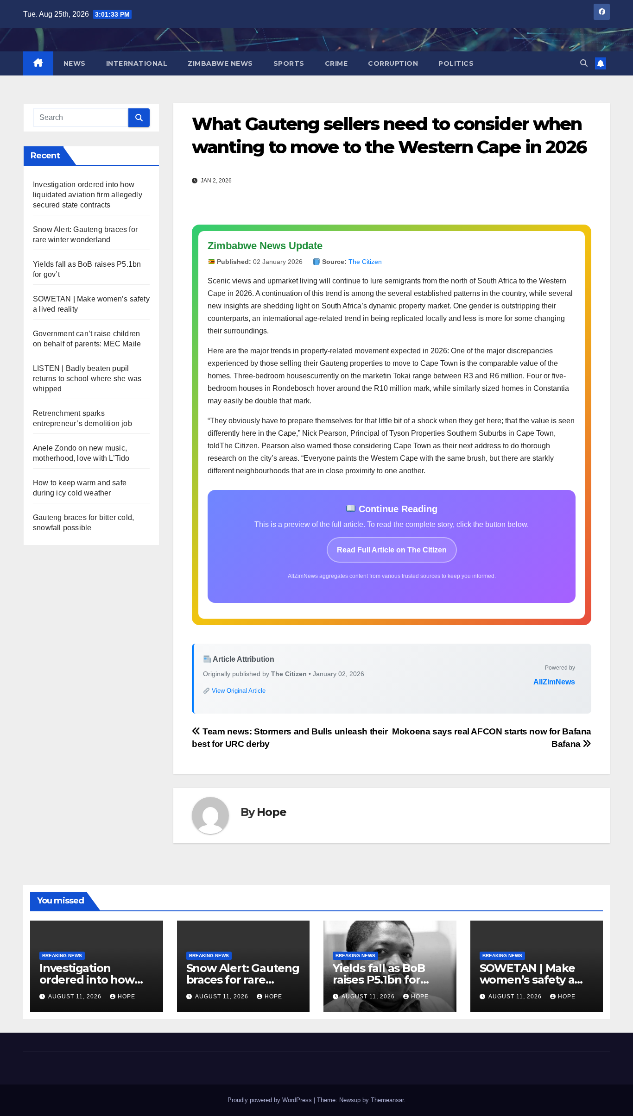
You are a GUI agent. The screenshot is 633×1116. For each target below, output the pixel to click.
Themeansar (387, 1100)
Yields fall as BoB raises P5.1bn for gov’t (378, 979)
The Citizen (365, 261)
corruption (393, 63)
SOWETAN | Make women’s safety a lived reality (527, 979)
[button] (584, 63)
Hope (271, 812)
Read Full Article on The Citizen (392, 550)
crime (336, 63)
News (74, 63)
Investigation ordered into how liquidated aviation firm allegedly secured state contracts (87, 195)
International (137, 63)
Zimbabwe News (220, 63)
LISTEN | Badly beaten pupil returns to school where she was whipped (87, 378)
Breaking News (62, 955)
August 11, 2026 (75, 996)
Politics (456, 63)
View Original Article (238, 690)
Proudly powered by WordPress (271, 1100)
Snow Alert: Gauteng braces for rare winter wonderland (242, 979)
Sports (288, 63)
